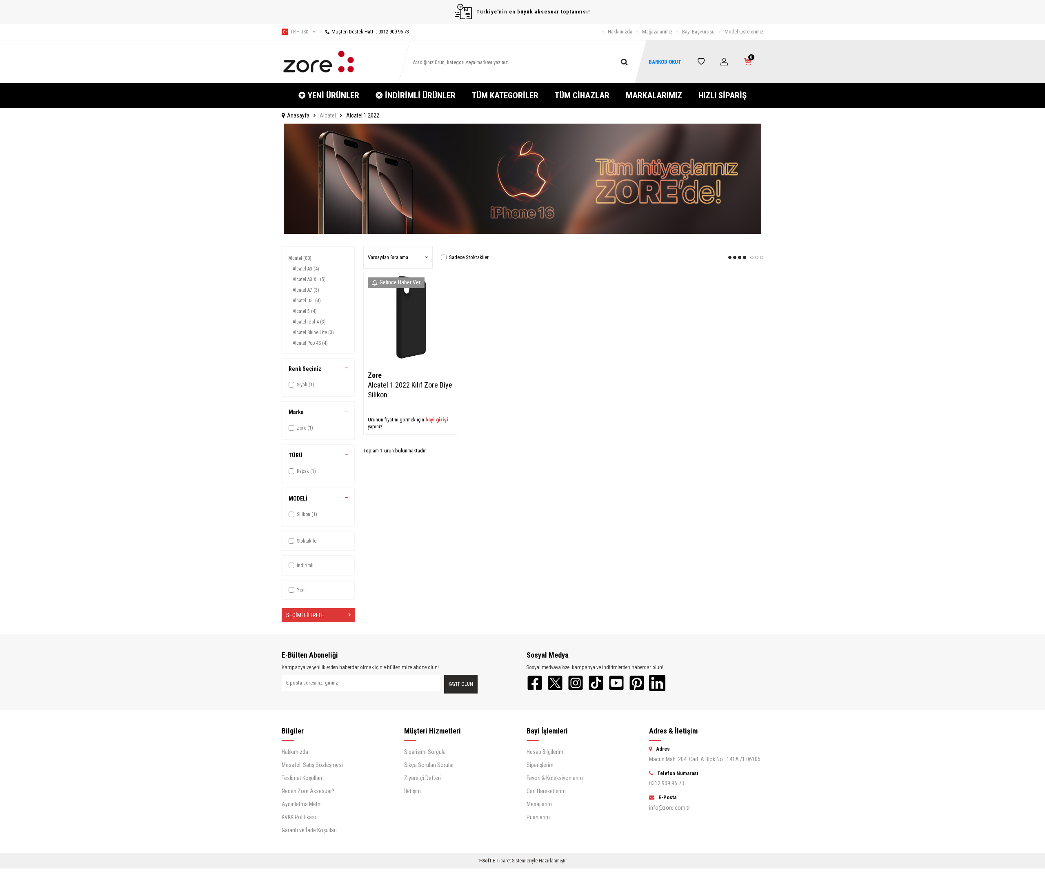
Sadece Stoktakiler (469, 257)
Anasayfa (298, 115)
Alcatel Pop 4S (310, 343)
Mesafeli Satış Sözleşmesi (312, 765)
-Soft (485, 861)
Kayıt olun (461, 684)
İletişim (412, 791)
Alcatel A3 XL (309, 279)
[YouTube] (616, 683)
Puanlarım (538, 817)
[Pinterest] (637, 683)
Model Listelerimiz (744, 32)
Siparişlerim (540, 765)
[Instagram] (575, 683)
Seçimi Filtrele (305, 615)
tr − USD (299, 32)
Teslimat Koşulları (302, 778)
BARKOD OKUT (665, 62)
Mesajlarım (539, 804)
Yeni (301, 590)
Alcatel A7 (306, 290)
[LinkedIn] (657, 683)
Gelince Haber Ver (400, 282)
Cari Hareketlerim (546, 791)
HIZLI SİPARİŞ (722, 95)
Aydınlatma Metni (302, 804)
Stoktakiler (307, 541)
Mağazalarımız (657, 32)
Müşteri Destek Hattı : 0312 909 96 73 (370, 32)
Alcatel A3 (306, 269)
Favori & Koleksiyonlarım (555, 778)
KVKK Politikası (299, 817)
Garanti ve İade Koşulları (309, 830)
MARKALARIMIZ (654, 95)
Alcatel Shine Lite (313, 332)
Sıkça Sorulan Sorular (429, 765)
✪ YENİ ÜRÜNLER (328, 95)
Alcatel (328, 115)
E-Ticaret (502, 861)
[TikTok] (596, 683)
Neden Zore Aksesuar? (308, 791)
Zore (375, 375)
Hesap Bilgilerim (545, 752)
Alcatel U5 (307, 301)
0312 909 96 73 (666, 783)
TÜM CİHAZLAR (582, 95)
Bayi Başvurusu (698, 32)
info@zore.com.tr (669, 807)
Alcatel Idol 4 (309, 322)
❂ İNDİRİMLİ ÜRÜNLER (416, 95)
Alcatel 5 (305, 311)
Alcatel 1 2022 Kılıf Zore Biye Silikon (410, 390)
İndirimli (305, 565)
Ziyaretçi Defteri (422, 778)
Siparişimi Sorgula (425, 752)
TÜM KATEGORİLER (505, 95)
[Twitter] (555, 683)
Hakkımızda (620, 32)
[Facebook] (535, 683)
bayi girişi (436, 420)
